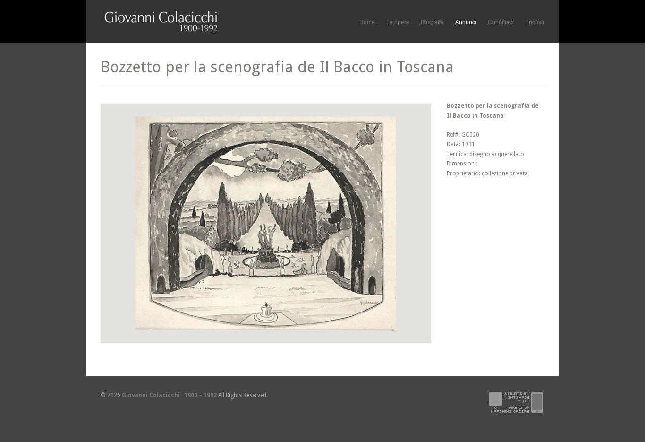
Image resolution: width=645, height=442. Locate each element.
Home (367, 22)
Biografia (432, 22)
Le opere (397, 21)
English (534, 22)
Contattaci (501, 22)
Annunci (465, 22)
